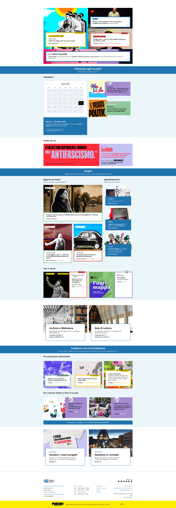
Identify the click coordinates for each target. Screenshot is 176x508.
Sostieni (51, 462)
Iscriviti (97, 462)
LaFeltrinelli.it (128, 486)
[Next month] (83, 84)
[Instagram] (126, 481)
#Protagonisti (116, 43)
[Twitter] (121, 481)
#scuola (125, 281)
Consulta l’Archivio (55, 335)
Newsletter (99, 486)
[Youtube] (124, 481)
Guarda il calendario (53, 130)
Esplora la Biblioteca (55, 337)
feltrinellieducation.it (126, 490)
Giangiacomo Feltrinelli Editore (123, 488)
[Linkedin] (129, 481)
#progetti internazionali (59, 382)
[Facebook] (118, 481)
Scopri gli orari (99, 335)
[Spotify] (131, 481)
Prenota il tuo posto (101, 337)
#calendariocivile (107, 43)
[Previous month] (48, 84)
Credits (98, 492)
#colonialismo (80, 286)
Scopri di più (112, 203)
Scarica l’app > (128, 497)
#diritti (76, 411)
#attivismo (123, 414)
